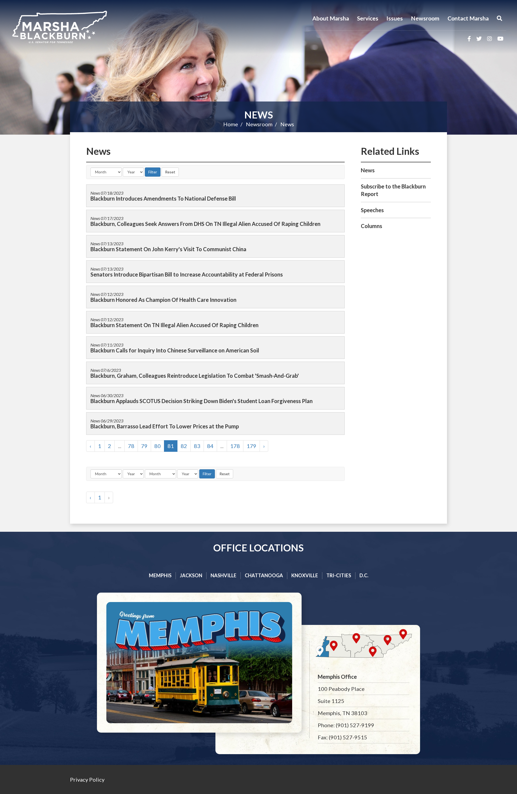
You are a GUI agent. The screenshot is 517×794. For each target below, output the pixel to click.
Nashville (223, 575)
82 (184, 446)
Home (230, 124)
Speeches (372, 210)
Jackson (191, 575)
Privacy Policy (87, 779)
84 (210, 446)
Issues (394, 18)
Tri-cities (338, 575)
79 (144, 446)
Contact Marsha (468, 18)
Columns (371, 226)
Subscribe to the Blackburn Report (393, 190)
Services (367, 18)
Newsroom (425, 18)
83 (197, 446)
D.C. (363, 575)
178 (235, 446)
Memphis (160, 575)
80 (157, 446)
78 (131, 446)
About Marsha (330, 18)
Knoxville (304, 575)
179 (251, 446)
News (258, 115)
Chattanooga (264, 575)
